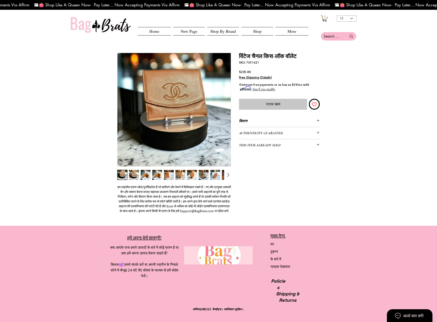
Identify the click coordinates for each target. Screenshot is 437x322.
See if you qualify (264, 89)
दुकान (274, 251)
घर (272, 244)
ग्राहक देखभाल (280, 266)
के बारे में (275, 259)
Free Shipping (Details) (255, 77)
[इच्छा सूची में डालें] (314, 104)
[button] (257, 31)
